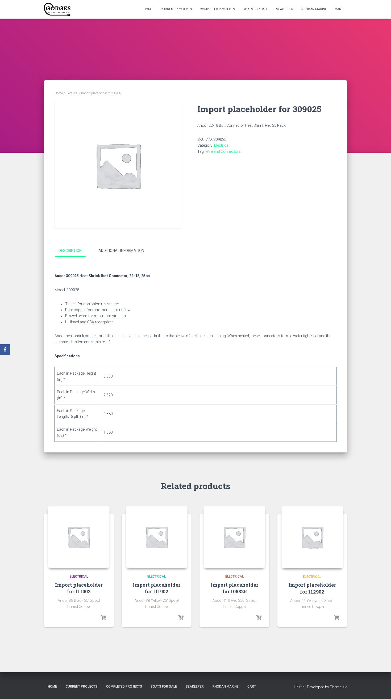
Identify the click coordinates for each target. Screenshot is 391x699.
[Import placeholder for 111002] (79, 537)
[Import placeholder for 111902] (157, 537)
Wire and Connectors (223, 151)
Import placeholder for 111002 (79, 588)
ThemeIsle (338, 687)
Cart (339, 9)
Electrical (72, 93)
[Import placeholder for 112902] (312, 537)
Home (148, 9)
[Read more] (103, 617)
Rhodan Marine (314, 9)
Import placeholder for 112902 (312, 588)
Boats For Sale (255, 9)
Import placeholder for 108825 (234, 588)
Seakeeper (284, 9)
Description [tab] (70, 250)
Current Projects (176, 9)
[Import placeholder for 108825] (234, 537)
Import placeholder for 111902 (156, 588)
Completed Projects (217, 9)
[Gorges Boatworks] (57, 9)
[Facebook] (5, 349)
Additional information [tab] (121, 250)
